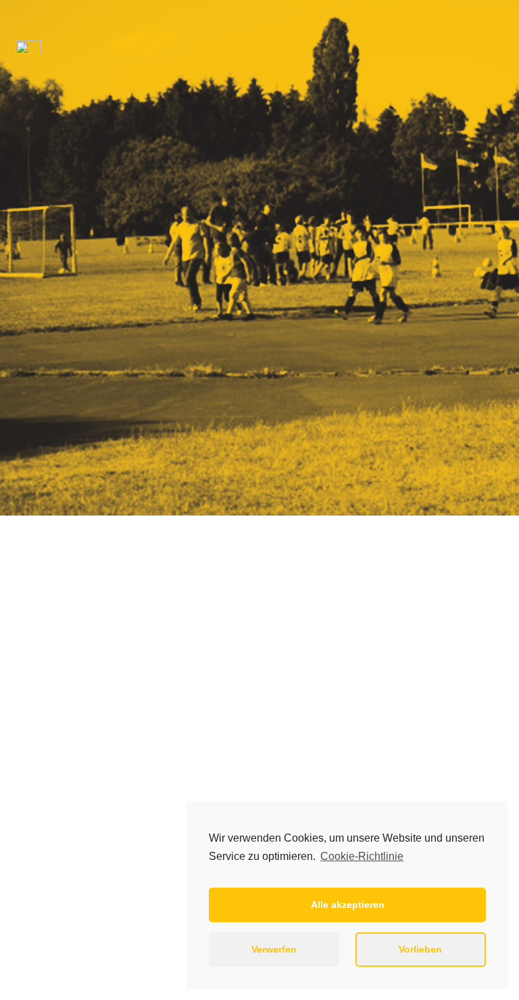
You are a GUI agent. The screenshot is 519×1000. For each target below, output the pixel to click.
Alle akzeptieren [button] (348, 904)
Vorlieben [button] (420, 949)
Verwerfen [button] (274, 949)
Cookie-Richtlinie (361, 856)
